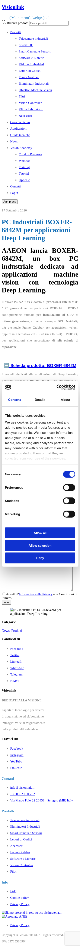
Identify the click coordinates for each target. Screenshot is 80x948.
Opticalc (24, 180)
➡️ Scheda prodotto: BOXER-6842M (40, 365)
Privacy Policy (19, 904)
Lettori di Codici (30, 70)
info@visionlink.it (22, 787)
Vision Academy (21, 148)
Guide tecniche (20, 135)
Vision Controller (30, 103)
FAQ (13, 891)
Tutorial (24, 173)
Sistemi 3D (26, 45)
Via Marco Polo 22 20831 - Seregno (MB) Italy (41, 800)
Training (24, 167)
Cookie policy (19, 897)
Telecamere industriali (33, 38)
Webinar (24, 160)
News (14, 141)
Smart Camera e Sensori (35, 51)
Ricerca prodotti (17, 23)
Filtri (22, 96)
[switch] (69, 487)
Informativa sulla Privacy (35, 594)
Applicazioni (18, 128)
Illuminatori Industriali (34, 83)
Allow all (40, 533)
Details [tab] (40, 399)
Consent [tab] (14, 399)
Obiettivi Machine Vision (35, 90)
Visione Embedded (31, 64)
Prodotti (15, 32)
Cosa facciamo (20, 122)
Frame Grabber (29, 77)
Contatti (15, 186)
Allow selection (40, 545)
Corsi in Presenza (30, 154)
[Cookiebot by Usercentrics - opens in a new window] (57, 387)
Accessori (25, 115)
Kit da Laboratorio (31, 109)
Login (14, 193)
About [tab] (65, 399)
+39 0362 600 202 (22, 794)
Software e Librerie (31, 58)
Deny (40, 558)
